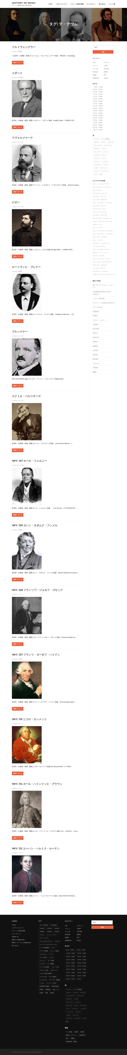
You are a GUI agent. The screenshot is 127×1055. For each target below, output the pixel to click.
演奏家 (95, 75)
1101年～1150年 (98, 92)
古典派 (20, 530)
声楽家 (41, 989)
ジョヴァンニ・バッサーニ (100, 271)
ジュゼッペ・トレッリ (99, 196)
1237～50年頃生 (43, 925)
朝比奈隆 (95, 359)
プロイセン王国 (43, 970)
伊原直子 (95, 342)
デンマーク (97, 158)
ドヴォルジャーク (22, 137)
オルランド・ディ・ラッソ (100, 252)
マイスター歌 (43, 976)
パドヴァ (51, 957)
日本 (101, 174)
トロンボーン (43, 954)
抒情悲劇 (47, 989)
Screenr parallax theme (99, 1052)
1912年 (79, 979)
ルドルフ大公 (43, 980)
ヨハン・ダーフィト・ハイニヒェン (103, 234)
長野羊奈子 (96, 337)
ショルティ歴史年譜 (98, 298)
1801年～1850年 (98, 125)
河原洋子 (95, 333)
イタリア (103, 142)
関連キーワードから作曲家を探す (21, 942)
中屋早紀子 (96, 311)
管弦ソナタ (56, 989)
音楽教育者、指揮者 (71, 1041)
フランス (105, 164)
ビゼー (16, 202)
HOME (50, 4)
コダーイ (17, 73)
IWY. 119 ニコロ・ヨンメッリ (29, 719)
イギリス (96, 142)
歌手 (105, 75)
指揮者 (20, 51)
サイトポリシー (91, 4)
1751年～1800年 (98, 122)
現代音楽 (95, 72)
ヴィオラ (41, 983)
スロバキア (97, 155)
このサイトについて (61, 4)
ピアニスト (42, 960)
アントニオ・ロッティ (99, 246)
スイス (104, 148)
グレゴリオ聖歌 (43, 951)
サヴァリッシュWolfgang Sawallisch (104, 303)
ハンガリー (105, 161)
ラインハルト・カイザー (100, 237)
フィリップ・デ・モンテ (100, 212)
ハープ (51, 954)
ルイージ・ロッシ (98, 227)
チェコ (104, 155)
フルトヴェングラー (24, 47)
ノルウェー (97, 161)
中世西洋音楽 (55, 986)
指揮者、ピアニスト (71, 1035)
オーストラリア (98, 145)
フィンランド (97, 164)
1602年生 (56, 928)
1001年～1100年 (98, 89)
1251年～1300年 (98, 99)
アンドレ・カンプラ (98, 256)
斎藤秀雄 (95, 346)
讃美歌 (52, 993)
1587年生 (49, 928)
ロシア (95, 174)
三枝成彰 (95, 324)
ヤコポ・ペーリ (97, 224)
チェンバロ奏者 (54, 951)
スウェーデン (97, 152)
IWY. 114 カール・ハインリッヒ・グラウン (37, 783)
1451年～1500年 (98, 108)
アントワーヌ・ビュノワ (100, 193)
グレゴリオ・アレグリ (99, 206)
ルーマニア (105, 171)
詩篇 (46, 993)
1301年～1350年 (98, 101)
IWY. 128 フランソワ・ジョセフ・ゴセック (37, 589)
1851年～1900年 (98, 127)
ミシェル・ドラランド (99, 268)
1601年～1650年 (98, 115)
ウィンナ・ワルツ (51, 935)
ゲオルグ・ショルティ (99, 320)
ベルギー (96, 168)
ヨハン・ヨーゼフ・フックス (101, 249)
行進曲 (41, 993)
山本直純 (95, 350)
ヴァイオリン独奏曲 (54, 980)
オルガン (57, 941)
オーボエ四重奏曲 (44, 947)
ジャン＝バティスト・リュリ (101, 259)
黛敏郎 (95, 372)
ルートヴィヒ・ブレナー (26, 266)
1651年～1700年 (98, 118)
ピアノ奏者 (51, 960)
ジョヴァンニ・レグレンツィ (101, 243)
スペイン (105, 152)
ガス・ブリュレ (97, 190)
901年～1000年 (98, 87)
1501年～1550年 (98, 111)
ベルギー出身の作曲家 (45, 973)
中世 (94, 62)
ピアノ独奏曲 (50, 964)
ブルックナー (20, 331)
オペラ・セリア (43, 938)
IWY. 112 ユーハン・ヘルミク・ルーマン (36, 848)
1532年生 (41, 928)
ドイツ (104, 158)
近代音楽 (20, 77)
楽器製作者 (96, 78)
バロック (20, 594)
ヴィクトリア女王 (51, 983)
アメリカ (96, 139)
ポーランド (104, 168)
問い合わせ (102, 4)
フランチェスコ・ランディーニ (102, 187)
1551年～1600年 (98, 113)
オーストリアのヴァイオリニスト (48, 944)
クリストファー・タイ (99, 209)
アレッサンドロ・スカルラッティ (102, 218)
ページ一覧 (112, 4)
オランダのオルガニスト (46, 941)
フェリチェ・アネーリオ (100, 215)
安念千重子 (96, 329)
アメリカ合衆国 (105, 139)
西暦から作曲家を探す (18, 940)
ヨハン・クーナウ (98, 240)
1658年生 (41, 931)
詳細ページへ (17, 62)
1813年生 (56, 931)
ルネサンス (107, 62)
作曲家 (76, 1032)
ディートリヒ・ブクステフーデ (102, 262)
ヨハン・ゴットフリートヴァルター (103, 231)
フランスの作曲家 (44, 967)
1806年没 (49, 931)
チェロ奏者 (69, 1032)
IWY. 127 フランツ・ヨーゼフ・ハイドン (36, 654)
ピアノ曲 (41, 964)
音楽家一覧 (15, 937)
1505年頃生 (54, 925)
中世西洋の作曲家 (44, 986)
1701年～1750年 (98, 120)
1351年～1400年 (98, 104)
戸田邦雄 (95, 368)
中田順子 (95, 316)
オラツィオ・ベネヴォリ (100, 265)
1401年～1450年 (98, 106)
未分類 (106, 78)
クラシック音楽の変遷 (76, 4)
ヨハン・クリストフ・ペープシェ (102, 203)
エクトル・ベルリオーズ (26, 396)
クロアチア (97, 148)
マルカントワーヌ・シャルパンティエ (104, 274)
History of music (24, 3)
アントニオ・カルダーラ (100, 199)
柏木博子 (95, 355)
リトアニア (97, 171)
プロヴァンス (54, 970)
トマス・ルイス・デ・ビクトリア (102, 221)
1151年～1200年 (98, 94)
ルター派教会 (52, 976)
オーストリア (108, 145)
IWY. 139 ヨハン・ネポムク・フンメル (35, 525)
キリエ (53, 947)
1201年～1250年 (98, 96)
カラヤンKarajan (98, 307)
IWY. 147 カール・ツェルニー (29, 460)
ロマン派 (20, 142)
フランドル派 (55, 967)
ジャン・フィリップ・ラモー (101, 184)
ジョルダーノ (97, 363)
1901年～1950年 (98, 130)
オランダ (110, 142)
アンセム (41, 935)
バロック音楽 (43, 957)
